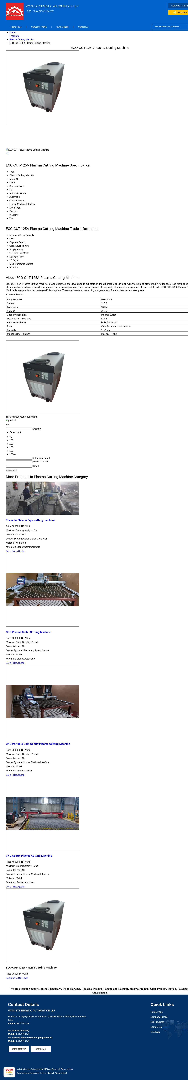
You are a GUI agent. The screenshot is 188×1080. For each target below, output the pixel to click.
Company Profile (39, 27)
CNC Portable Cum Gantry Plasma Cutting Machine (38, 744)
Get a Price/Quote (15, 551)
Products (14, 36)
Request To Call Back (17, 978)
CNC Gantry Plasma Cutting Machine (29, 855)
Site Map (155, 1032)
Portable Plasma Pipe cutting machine (30, 520)
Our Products (62, 27)
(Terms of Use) (67, 1069)
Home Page (16, 27)
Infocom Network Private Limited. (53, 1073)
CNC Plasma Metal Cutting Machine (28, 632)
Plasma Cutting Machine (21, 39)
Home (12, 32)
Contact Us (83, 27)
